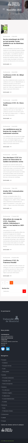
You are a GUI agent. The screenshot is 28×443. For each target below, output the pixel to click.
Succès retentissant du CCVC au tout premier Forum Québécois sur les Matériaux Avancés (13, 42)
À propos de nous (7, 365)
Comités (5, 401)
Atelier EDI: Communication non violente (13, 192)
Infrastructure (5, 414)
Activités (4, 375)
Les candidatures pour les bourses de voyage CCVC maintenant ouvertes (12, 131)
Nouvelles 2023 (16, 13)
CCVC (2, 440)
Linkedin (4, 417)
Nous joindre (6, 371)
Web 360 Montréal (9, 440)
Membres (4, 387)
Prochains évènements (8, 377)
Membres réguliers (7, 393)
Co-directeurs (6, 390)
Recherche (4, 405)
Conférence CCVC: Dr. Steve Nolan (13, 104)
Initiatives (5, 362)
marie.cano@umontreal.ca (7, 336)
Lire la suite (6, 64)
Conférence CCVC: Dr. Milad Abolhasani (13, 76)
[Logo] (14, 4)
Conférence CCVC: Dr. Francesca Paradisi (11, 261)
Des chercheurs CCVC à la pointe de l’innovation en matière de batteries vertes (13, 159)
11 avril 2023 (14, 100)
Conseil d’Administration (8, 398)
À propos (4, 359)
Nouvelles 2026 (6, 380)
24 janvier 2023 (15, 257)
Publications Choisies (8, 411)
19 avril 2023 (14, 72)
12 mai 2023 (14, 36)
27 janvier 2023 (15, 216)
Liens (4, 368)
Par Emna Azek (6, 36)
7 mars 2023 (14, 188)
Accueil (9, 13)
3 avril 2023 (14, 154)
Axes (4, 408)
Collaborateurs (6, 395)
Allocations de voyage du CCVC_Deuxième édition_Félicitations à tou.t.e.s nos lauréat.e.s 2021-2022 (13, 223)
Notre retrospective (8, 383)
